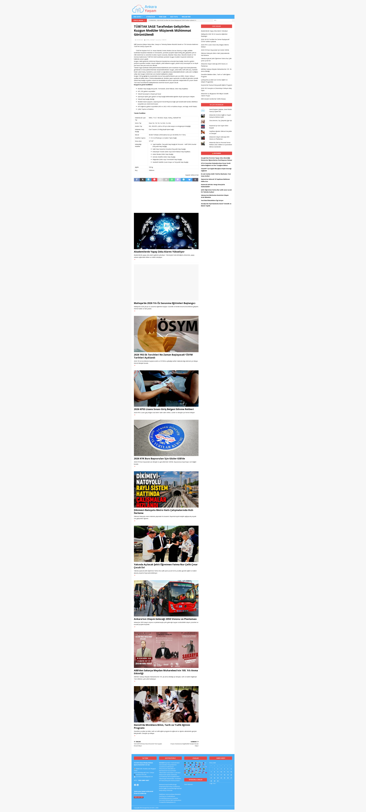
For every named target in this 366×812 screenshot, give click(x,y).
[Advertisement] (166, 197)
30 (217, 781)
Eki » (214, 783)
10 (221, 772)
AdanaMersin (171, 769)
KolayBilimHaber (175, 776)
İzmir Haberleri (188, 784)
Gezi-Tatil (174, 17)
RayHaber (217, 153)
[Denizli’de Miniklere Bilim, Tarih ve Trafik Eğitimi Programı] (166, 704)
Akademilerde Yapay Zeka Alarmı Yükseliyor (159, 251)
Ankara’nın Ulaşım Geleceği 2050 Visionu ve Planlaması (165, 618)
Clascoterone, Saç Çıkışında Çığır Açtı (220, 120)
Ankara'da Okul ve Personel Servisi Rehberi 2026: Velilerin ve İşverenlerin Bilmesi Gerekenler (220, 145)
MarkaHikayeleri (166, 780)
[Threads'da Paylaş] (195, 179)
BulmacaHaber (175, 780)
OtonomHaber (163, 765)
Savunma (158, 40)
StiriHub (167, 800)
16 (217, 775)
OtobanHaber (171, 778)
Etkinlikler (150, 17)
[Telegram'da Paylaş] (184, 179)
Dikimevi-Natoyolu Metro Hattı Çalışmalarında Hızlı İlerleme (163, 511)
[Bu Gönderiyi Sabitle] (154, 179)
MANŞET (152, 40)
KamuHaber (170, 773)
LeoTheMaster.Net (164, 776)
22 (214, 778)
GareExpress (163, 796)
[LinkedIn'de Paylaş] (148, 179)
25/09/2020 (140, 40)
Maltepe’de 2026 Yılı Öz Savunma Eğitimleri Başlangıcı (164, 303)
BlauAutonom (168, 798)
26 (227, 778)
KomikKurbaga (172, 784)
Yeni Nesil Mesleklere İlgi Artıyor (212, 200)
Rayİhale (179, 788)
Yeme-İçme (162, 17)
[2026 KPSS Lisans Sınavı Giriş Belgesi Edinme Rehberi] (166, 388)
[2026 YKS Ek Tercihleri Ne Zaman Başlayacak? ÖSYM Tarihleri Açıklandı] (166, 334)
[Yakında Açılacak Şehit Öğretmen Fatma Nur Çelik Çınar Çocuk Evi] (166, 544)
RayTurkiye (169, 786)
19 (227, 775)
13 (231, 772)
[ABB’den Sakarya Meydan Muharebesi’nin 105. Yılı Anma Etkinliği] (166, 650)
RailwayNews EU (171, 802)
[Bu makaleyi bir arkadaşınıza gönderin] (160, 179)
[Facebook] (135, 785)
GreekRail (175, 798)
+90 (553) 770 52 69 (141, 774)
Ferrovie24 (162, 800)
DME (171, 800)
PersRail (161, 798)
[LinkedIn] (137, 785)
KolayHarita (162, 786)
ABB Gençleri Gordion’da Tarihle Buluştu (213, 99)
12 (227, 772)
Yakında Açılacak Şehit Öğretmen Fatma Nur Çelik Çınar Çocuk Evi (166, 566)
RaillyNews (162, 794)
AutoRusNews (177, 800)
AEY (160, 780)
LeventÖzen (162, 767)
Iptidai (168, 775)
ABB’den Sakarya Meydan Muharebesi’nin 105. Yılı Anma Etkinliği (166, 672)
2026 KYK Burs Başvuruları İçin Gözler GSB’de (159, 458)
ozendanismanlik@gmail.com (144, 776)
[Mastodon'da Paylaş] (178, 179)
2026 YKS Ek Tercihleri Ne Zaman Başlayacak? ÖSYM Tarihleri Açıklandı (163, 356)
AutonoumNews (170, 794)
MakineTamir (163, 775)
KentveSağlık (163, 788)
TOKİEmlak (169, 790)
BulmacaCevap (163, 784)
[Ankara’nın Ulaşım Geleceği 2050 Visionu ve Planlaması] (166, 598)
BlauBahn (178, 794)
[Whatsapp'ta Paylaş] (172, 179)
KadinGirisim (170, 767)
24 (221, 778)
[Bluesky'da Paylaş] (189, 179)
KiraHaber (178, 778)
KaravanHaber (172, 771)
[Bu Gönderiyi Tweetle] (143, 179)
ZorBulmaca (176, 786)
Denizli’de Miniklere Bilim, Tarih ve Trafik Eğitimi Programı (162, 726)
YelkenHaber (163, 773)
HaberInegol (162, 778)
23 (217, 778)
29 (214, 781)
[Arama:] (222, 20)
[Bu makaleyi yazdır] (166, 179)
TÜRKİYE (164, 40)
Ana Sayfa (137, 17)
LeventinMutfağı (171, 788)
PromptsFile (162, 802)
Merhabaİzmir (163, 771)
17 (221, 775)
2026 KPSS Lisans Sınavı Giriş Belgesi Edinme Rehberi (164, 409)
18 (224, 775)
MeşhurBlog (162, 790)
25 (224, 778)
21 (211, 778)
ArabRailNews (171, 796)
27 (231, 778)
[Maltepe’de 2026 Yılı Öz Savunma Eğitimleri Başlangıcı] (166, 282)
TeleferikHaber (175, 763)
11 (224, 772)
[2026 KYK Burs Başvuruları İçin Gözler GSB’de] (166, 438)
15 (214, 775)
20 (231, 775)
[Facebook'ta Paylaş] (137, 179)
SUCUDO (162, 763)
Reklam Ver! (186, 17)
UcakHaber (177, 773)
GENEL (148, 40)
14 (211, 775)
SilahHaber (174, 775)
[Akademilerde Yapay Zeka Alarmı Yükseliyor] (166, 231)
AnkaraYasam (163, 769)
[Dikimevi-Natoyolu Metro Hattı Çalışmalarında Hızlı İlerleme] (166, 489)
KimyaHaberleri (172, 765)
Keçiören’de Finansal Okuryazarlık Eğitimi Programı (216, 85)
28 (211, 781)
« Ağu (211, 783)
